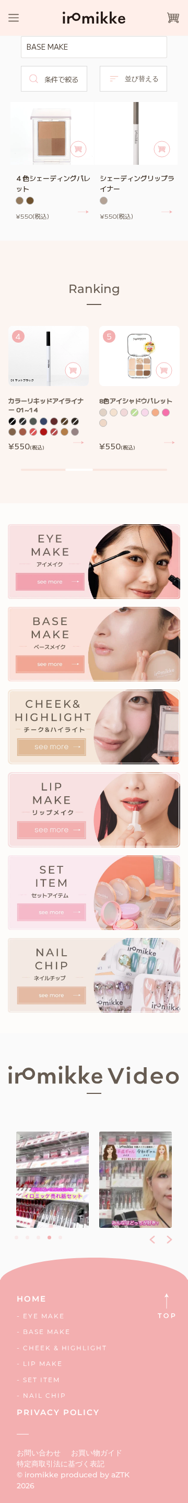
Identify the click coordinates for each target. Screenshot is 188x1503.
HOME (31, 1299)
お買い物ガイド (96, 1452)
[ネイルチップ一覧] (94, 975)
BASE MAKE (46, 1332)
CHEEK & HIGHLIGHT (65, 1348)
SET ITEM (41, 1380)
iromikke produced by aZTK (77, 1474)
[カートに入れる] (78, 149)
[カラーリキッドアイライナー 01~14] (48, 356)
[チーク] (94, 727)
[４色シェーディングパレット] (52, 133)
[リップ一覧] (94, 809)
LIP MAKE (43, 1364)
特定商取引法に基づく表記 (60, 1463)
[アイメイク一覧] (94, 561)
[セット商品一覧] (94, 892)
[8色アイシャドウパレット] (139, 356)
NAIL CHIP (44, 1395)
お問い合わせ (39, 1452)
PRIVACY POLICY (58, 1412)
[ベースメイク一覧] (94, 644)
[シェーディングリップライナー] (136, 133)
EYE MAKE (44, 1316)
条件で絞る (61, 79)
